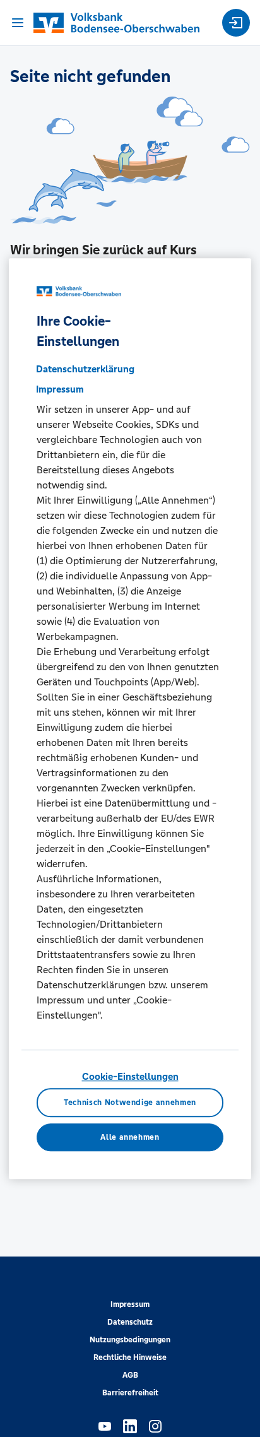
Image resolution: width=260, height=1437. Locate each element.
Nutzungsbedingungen (130, 1340)
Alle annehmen (129, 1137)
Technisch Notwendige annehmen (130, 1102)
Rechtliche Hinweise (130, 1357)
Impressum (130, 1304)
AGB (130, 1375)
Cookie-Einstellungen (130, 1076)
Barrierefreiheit (130, 1393)
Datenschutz (130, 1322)
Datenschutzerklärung (85, 369)
